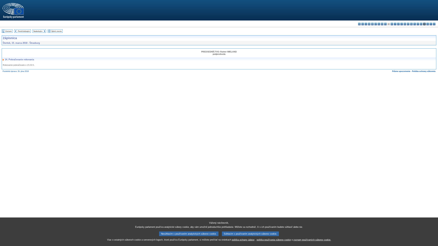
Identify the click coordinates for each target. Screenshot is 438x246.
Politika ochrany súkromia (423, 71)
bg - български (359, 24)
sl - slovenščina (427, 24)
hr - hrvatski (392, 24)
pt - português (418, 24)
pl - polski (414, 24)
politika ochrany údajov (243, 239)
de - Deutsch (372, 24)
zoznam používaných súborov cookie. (312, 239)
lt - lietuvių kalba (401, 24)
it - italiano (395, 24)
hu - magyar (405, 24)
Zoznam (8, 31)
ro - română (421, 24)
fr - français (385, 24)
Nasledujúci (37, 31)
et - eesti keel (375, 24)
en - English (382, 24)
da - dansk (369, 24)
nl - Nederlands (411, 24)
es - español (362, 24)
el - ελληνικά (379, 24)
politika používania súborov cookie (274, 239)
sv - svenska (434, 24)
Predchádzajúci (24, 31)
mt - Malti (408, 24)
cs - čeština (366, 24)
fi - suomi (431, 24)
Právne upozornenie (401, 71)
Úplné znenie (56, 31)
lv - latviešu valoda (398, 24)
